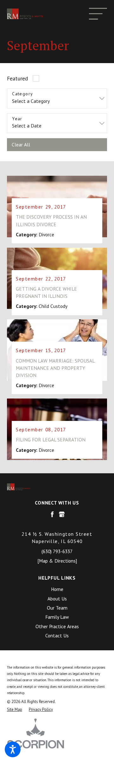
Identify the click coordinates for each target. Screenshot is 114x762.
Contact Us (57, 635)
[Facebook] (52, 514)
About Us (57, 598)
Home (57, 589)
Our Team (57, 608)
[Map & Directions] (57, 561)
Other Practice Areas (57, 626)
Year (17, 118)
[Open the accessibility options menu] (13, 749)
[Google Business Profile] (62, 514)
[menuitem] (57, 589)
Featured (17, 78)
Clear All (21, 144)
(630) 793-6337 (57, 551)
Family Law (57, 617)
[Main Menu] (98, 14)
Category (22, 94)
